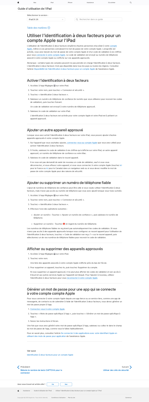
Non (66, 384)
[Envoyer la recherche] (77, 19)
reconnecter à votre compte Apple (82, 278)
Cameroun (128, 397)
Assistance (26, 391)
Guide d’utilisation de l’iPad (35, 8)
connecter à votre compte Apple (50, 55)
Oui (53, 384)
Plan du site (71, 397)
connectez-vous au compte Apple (82, 143)
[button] (130, 2)
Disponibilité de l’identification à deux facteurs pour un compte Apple (64, 69)
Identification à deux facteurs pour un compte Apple (50, 355)
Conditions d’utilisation (58, 397)
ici (121, 165)
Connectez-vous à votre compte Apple (47, 309)
